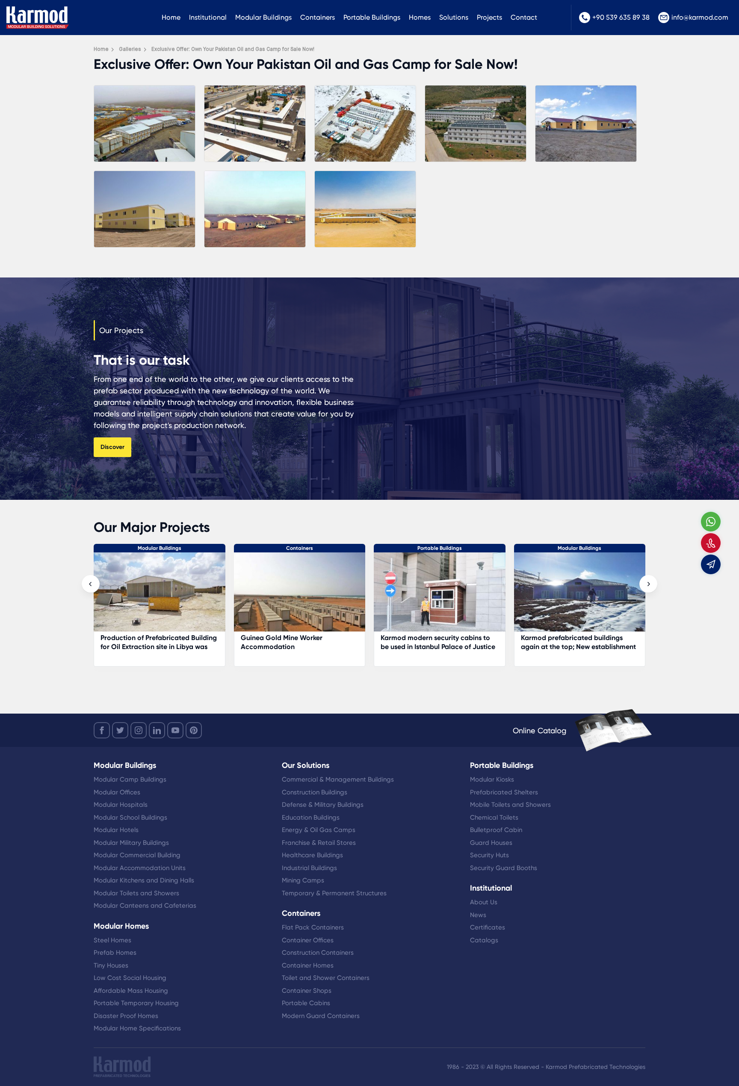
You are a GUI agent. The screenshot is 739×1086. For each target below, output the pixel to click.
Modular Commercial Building (137, 855)
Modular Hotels (116, 830)
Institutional (208, 17)
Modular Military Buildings (131, 843)
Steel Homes (112, 940)
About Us (483, 902)
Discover (112, 447)
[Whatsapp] (711, 521)
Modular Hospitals (121, 805)
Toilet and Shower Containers (326, 978)
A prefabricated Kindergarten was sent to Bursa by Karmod (575, 642)
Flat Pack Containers (313, 927)
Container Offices (308, 940)
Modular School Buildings (130, 817)
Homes (420, 17)
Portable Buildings (371, 17)
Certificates (487, 927)
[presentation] (91, 584)
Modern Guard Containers (321, 1016)
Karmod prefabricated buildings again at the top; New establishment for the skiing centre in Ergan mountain (298, 651)
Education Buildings (311, 817)
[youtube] (175, 730)
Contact (524, 17)
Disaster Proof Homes (126, 1016)
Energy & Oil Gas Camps (318, 830)
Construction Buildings (314, 792)
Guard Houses (491, 843)
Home (171, 17)
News (478, 915)
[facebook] (102, 730)
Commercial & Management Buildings (338, 779)
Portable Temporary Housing (136, 1003)
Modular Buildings (263, 17)
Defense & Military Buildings (323, 805)
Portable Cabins (306, 1003)
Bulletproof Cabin (496, 830)
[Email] (711, 564)
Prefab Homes (115, 952)
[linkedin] (157, 730)
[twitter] (120, 730)
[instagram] (138, 730)
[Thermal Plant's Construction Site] (439, 596)
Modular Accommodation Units (140, 868)
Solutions (453, 17)
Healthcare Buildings (312, 855)
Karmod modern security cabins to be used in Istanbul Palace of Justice (158, 642)
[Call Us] (711, 543)
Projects (489, 17)
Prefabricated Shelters (504, 792)
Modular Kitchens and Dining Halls (144, 880)
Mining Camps (303, 880)
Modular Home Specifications (137, 1028)
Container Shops (306, 991)
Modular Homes (121, 926)
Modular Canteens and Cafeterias (145, 905)
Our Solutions (305, 765)
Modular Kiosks (492, 779)
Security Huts (489, 855)
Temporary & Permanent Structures (334, 893)
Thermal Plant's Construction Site (439, 638)
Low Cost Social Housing (130, 978)
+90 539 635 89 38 (621, 17)
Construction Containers (318, 952)
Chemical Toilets (494, 817)
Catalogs (484, 940)
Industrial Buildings (309, 868)
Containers (317, 17)
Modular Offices (117, 792)
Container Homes (308, 965)
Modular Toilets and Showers (136, 893)
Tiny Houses (111, 965)
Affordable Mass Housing (131, 991)
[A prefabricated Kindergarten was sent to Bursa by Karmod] (580, 596)
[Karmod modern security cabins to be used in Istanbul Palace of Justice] (159, 596)
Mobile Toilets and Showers (510, 805)
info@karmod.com (699, 17)
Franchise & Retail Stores (319, 843)
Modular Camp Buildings (130, 779)
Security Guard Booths (503, 868)
